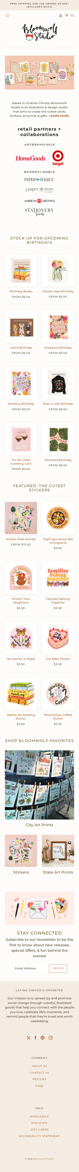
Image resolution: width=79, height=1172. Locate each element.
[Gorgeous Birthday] (58, 326)
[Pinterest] (43, 1038)
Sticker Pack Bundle (21, 539)
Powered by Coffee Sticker (58, 716)
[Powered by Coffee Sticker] (58, 694)
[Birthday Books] (21, 270)
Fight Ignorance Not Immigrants (58, 541)
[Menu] (7, 15)
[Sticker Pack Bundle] (21, 518)
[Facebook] (35, 1038)
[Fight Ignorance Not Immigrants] (58, 518)
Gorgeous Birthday (58, 347)
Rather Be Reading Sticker (21, 716)
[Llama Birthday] (21, 326)
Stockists (39, 1122)
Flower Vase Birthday (58, 291)
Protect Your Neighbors (21, 600)
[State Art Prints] (58, 851)
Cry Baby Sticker (58, 659)
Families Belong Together (58, 600)
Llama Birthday (21, 347)
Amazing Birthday (21, 404)
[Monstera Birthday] (58, 439)
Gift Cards (40, 1129)
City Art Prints (39, 824)
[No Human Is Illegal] (21, 638)
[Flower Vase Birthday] (58, 270)
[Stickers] (21, 851)
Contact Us (39, 1072)
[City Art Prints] (39, 785)
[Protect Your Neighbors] (21, 578)
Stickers (21, 872)
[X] (29, 1038)
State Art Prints (58, 872)
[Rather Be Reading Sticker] (21, 694)
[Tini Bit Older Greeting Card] (21, 439)
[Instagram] (51, 1038)
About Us (39, 1066)
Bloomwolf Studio (43, 1158)
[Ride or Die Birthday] (58, 383)
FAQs (39, 1085)
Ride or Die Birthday (58, 404)
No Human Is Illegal (21, 659)
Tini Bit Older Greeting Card (21, 461)
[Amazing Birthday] (21, 383)
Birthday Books (21, 291)
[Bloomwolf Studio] (39, 32)
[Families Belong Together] (58, 578)
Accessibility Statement (39, 1136)
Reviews (40, 1079)
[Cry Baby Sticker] (58, 638)
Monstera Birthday (58, 460)
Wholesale (39, 1116)
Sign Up (58, 968)
